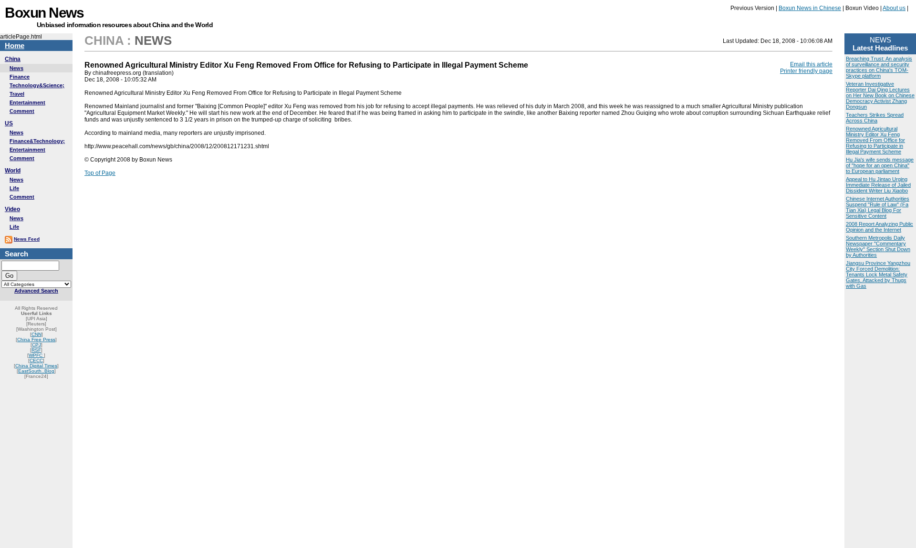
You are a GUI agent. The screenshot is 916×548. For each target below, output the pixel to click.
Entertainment (27, 102)
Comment (22, 111)
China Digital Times (36, 365)
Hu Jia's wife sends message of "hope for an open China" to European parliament (880, 165)
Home (14, 45)
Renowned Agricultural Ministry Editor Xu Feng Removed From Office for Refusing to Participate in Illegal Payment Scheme (875, 140)
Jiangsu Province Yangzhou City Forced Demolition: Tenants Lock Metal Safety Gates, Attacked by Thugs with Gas (878, 274)
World (13, 170)
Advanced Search (36, 291)
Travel (17, 94)
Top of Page (99, 173)
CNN (36, 334)
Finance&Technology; (37, 141)
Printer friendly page (806, 71)
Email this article (811, 64)
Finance (20, 77)
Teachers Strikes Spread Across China (875, 117)
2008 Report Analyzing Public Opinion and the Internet (879, 227)
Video (12, 209)
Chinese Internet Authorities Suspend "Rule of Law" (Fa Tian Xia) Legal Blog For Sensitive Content (877, 207)
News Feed (27, 239)
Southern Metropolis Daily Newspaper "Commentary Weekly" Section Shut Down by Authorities (878, 246)
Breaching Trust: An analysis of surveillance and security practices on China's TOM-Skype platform (879, 67)
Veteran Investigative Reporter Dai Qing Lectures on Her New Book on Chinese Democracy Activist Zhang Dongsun (880, 95)
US (9, 123)
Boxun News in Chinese (810, 8)
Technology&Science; (37, 85)
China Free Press (36, 339)
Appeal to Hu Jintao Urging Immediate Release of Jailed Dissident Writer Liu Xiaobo (878, 184)
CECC (36, 360)
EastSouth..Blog (36, 371)
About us (894, 8)
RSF (36, 350)
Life (14, 188)
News (16, 68)
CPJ (36, 344)
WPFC (36, 355)
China (13, 59)
